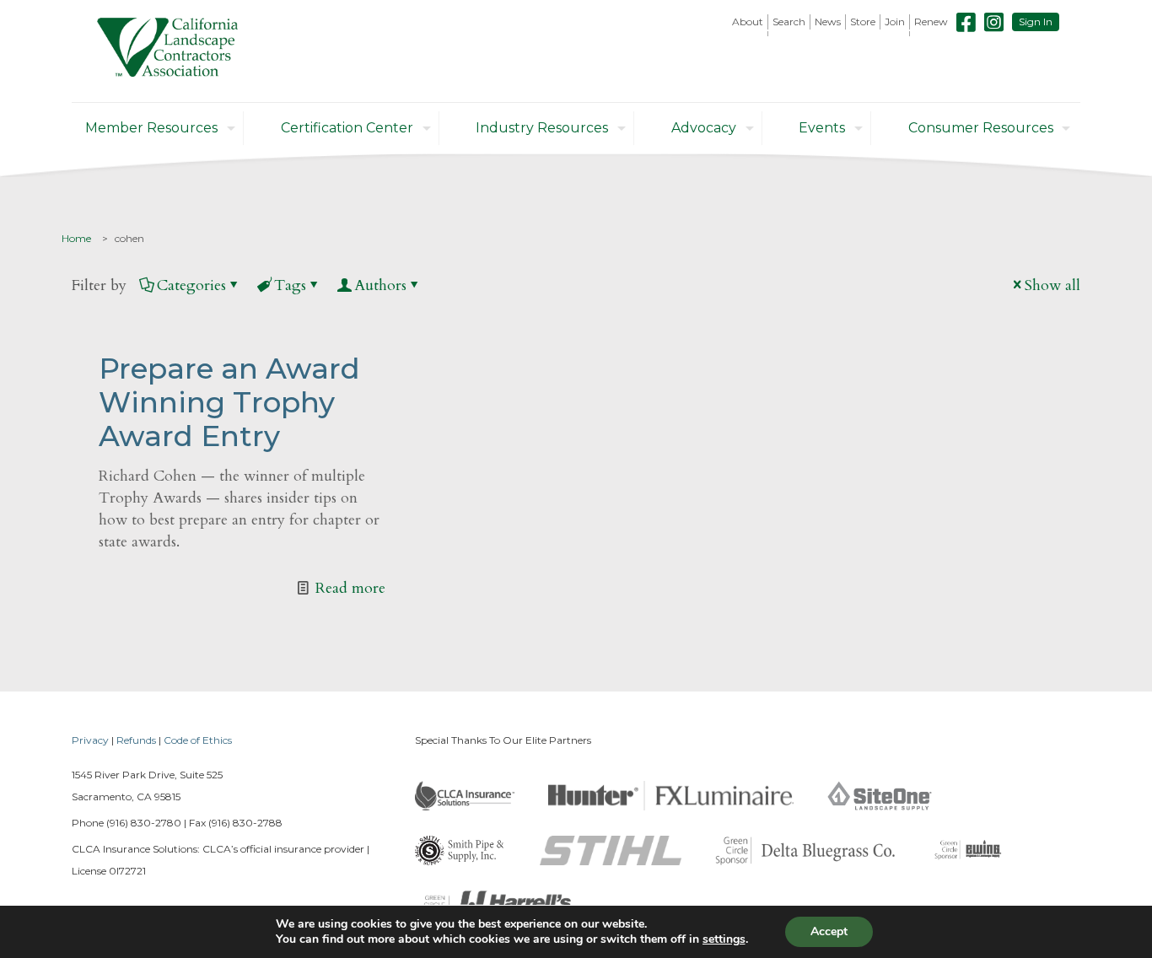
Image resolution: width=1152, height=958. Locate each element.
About (747, 21)
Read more (350, 588)
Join (895, 21)
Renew (931, 21)
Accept (829, 931)
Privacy (90, 740)
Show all (1052, 285)
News (828, 21)
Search (788, 21)
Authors (380, 285)
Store (862, 21)
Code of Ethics (198, 740)
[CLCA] (167, 51)
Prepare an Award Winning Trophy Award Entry (229, 402)
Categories (191, 285)
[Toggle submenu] (748, 33)
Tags (290, 285)
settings (724, 939)
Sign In (1035, 21)
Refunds (136, 740)
